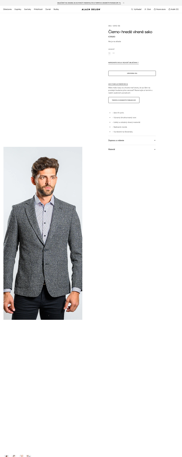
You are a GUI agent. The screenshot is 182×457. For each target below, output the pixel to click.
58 (114, 53)
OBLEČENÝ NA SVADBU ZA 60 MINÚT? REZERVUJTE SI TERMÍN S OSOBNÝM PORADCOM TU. (89, 3)
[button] (136, 9)
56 (109, 53)
